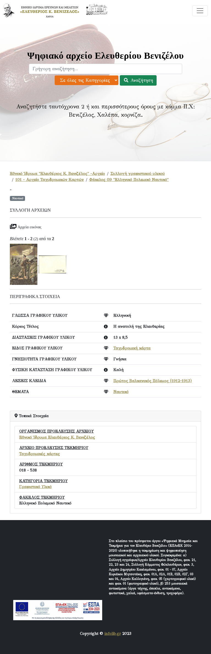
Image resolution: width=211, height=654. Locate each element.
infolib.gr (112, 633)
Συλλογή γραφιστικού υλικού (137, 173)
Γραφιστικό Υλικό (35, 486)
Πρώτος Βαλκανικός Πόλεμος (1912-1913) (152, 380)
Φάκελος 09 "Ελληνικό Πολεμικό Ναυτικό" (129, 179)
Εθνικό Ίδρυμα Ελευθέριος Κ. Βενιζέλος (57, 437)
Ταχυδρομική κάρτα (132, 348)
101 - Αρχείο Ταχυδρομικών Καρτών (49, 179)
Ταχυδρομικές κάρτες (39, 453)
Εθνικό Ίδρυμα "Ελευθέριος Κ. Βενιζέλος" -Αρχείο (57, 173)
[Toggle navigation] (200, 10)
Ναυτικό (121, 391)
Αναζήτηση (141, 80)
